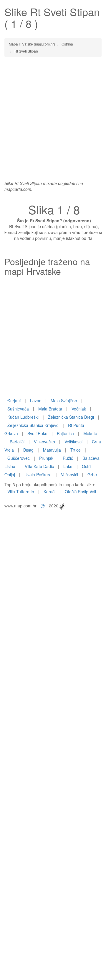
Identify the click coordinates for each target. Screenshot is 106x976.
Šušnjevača (18, 409)
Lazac (35, 400)
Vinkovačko (44, 442)
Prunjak (46, 458)
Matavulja (52, 450)
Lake (67, 466)
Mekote (90, 433)
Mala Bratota (50, 409)
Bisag (28, 450)
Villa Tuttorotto (20, 491)
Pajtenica (65, 433)
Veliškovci (73, 442)
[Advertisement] (53, 116)
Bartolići (17, 442)
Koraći (49, 491)
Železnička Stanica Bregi (71, 417)
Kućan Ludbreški (23, 417)
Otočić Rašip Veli (80, 491)
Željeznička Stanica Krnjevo (33, 425)
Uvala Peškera (38, 474)
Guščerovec (18, 458)
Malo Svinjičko (64, 400)
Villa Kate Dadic (39, 466)
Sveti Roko (37, 433)
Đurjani (14, 400)
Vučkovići (69, 474)
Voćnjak (79, 409)
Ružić (68, 458)
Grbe (92, 474)
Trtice (75, 450)
